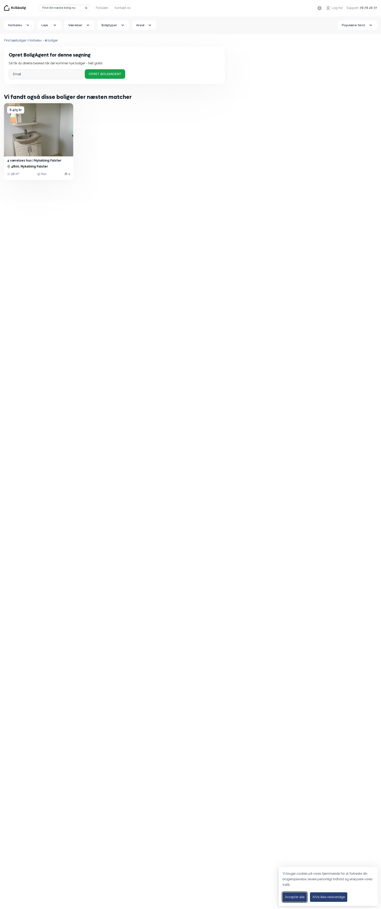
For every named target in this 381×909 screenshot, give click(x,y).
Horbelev (15, 25)
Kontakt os (122, 8)
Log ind (337, 8)
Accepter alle (294, 897)
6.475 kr (16, 110)
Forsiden (102, 8)
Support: (361, 8)
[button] (11, 129)
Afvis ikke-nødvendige (328, 897)
